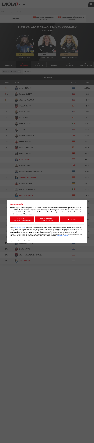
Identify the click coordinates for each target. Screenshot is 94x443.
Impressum (13, 240)
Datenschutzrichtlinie (24, 240)
